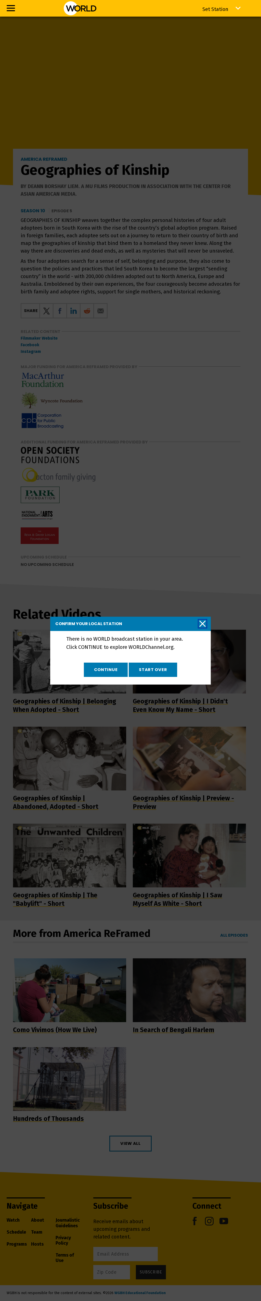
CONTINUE (106, 670)
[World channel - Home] (80, 8)
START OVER (153, 670)
